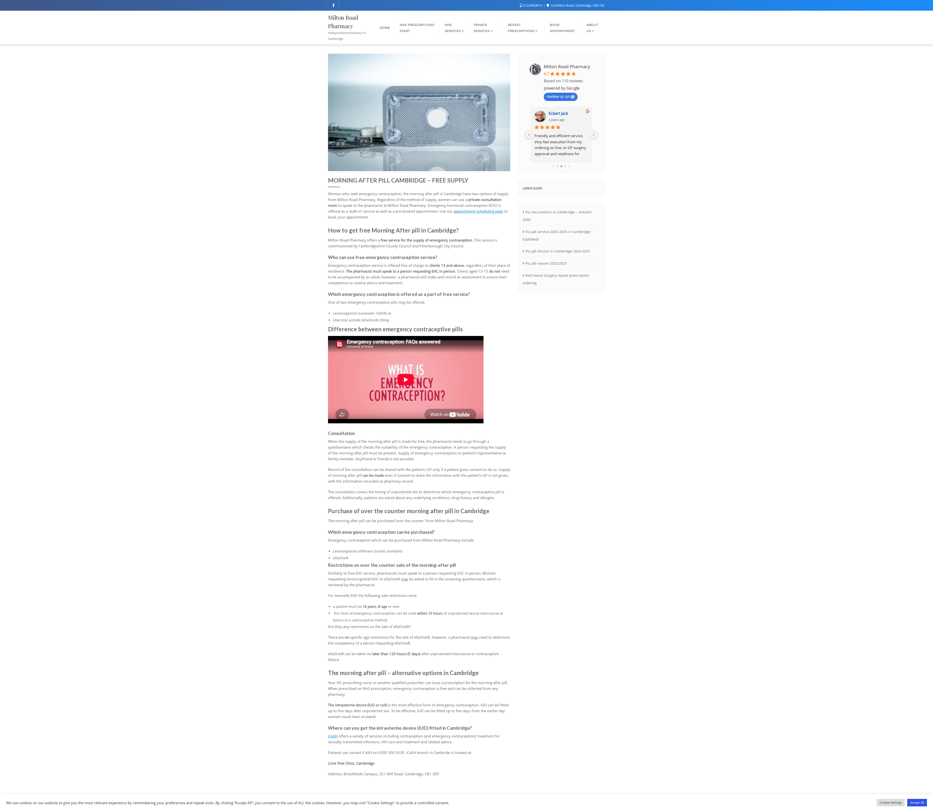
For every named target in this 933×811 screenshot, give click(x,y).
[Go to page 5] (553, 166)
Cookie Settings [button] (891, 802)
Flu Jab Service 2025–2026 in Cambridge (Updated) (556, 235)
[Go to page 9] (569, 166)
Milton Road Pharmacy (567, 66)
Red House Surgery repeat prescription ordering (556, 279)
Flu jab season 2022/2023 (546, 263)
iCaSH (333, 736)
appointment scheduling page (478, 211)
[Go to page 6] (557, 166)
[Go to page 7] (561, 166)
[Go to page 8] (565, 166)
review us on (558, 96)
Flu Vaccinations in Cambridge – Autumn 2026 (557, 216)
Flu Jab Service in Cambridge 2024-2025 (558, 251)
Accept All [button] (917, 802)
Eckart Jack (558, 113)
